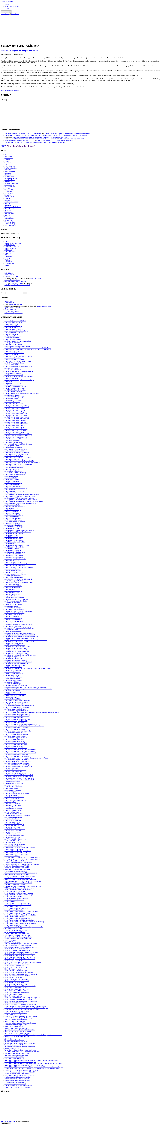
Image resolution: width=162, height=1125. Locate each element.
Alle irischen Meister (10, 478)
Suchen (3, 293)
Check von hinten (9, 166)
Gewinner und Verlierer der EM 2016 (15, 930)
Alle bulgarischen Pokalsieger (13, 344)
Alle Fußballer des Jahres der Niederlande (16, 407)
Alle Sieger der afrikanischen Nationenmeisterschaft (19, 635)
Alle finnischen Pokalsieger (12, 400)
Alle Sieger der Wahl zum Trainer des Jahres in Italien (20, 655)
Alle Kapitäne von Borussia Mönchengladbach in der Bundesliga (23, 501)
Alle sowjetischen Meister (12, 678)
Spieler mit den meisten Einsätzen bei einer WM (18, 1031)
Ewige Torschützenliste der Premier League (17, 913)
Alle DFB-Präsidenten (11, 364)
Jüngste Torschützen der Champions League (17, 938)
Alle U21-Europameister (11, 798)
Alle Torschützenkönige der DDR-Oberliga (17, 716)
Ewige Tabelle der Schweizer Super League (17, 903)
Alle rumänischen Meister (12, 602)
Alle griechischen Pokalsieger (13, 471)
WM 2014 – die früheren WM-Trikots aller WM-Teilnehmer (22, 1052)
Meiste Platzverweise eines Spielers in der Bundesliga (20, 986)
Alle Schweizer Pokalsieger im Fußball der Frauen (19, 628)
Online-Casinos (9, 275)
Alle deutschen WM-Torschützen (14, 359)
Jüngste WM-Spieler (10, 940)
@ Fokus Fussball (9, 251)
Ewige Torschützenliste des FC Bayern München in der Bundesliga (24, 922)
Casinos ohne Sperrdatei (15, 304)
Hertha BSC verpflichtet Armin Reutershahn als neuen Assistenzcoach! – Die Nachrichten (31, 139)
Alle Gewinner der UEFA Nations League (17, 454)
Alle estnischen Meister (11, 381)
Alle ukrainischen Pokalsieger (13, 805)
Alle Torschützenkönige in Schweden (15, 744)
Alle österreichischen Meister (13, 846)
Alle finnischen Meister (11, 398)
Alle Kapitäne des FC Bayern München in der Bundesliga (21, 494)
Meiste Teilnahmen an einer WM (14, 994)
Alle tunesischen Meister (11, 785)
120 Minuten (8, 156)
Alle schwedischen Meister (12, 619)
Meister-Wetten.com (10, 309)
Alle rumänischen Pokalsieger (13, 604)
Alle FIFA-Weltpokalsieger (12, 395)
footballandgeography (10, 178)
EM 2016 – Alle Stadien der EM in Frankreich (18, 883)
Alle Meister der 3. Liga (11, 528)
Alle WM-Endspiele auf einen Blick (15, 839)
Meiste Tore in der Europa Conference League (18, 999)
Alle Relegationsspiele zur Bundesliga (15, 601)
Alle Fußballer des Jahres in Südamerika (16, 430)
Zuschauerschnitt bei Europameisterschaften (17, 1077)
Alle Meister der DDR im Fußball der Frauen (17, 532)
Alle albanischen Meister (11, 324)
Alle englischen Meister (11, 378)
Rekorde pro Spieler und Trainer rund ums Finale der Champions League (26, 1008)
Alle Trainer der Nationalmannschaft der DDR (18, 766)
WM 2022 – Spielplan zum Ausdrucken (16, 1055)
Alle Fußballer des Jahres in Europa (15, 422)
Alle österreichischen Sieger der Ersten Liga (17, 852)
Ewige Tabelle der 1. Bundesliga (14, 900)
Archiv (3, 233)
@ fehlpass (7, 260)
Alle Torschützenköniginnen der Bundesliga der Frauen (20, 751)
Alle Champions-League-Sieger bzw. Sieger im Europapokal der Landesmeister (28, 349)
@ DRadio (7, 241)
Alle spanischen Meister (11, 682)
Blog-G (6, 164)
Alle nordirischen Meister (12, 569)
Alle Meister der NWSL (11, 535)
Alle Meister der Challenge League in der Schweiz (19, 530)
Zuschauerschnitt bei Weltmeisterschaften (16, 1079)
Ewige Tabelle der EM (11, 901)
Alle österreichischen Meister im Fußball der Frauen (19, 847)
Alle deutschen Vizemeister (12, 358)
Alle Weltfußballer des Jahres (13, 827)
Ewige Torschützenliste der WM (14, 916)
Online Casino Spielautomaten (13, 313)
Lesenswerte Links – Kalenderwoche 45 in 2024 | (19, 140)
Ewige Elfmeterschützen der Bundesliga (16, 898)
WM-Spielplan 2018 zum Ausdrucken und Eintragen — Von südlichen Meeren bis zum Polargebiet (33, 1067)
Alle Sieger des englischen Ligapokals (15, 660)
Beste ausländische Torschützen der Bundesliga (18, 862)
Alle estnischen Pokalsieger (12, 383)
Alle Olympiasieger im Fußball (13, 581)
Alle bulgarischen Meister (12, 343)
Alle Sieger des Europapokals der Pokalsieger (18, 662)
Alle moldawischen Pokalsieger (13, 555)
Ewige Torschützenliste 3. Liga (13, 906)
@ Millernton (8, 261)
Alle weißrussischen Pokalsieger (14, 824)
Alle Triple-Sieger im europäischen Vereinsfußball (19, 780)
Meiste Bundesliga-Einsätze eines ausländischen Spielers (21, 952)
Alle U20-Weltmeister (10, 795)
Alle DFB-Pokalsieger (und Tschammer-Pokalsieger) (20, 361)
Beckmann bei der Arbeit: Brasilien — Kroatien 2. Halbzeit (22, 859)
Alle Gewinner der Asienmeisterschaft (15, 449)
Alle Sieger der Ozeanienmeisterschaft (15, 653)
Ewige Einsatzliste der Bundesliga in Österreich (18, 893)
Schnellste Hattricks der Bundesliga (15, 1021)
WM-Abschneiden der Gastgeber (14, 1057)
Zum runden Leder (10, 225)
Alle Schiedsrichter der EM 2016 (14, 609)
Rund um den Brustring (11, 202)
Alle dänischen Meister (11, 368)
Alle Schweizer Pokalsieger (12, 626)
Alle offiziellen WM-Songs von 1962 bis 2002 (18, 579)
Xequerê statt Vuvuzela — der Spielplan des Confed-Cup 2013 (23, 1070)
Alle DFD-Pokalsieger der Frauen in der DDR (18, 366)
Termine (6, 5)
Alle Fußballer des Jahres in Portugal (15, 427)
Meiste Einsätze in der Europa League (15, 967)
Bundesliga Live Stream (11, 276)
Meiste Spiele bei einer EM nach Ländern (16, 991)
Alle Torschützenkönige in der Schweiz (16, 734)
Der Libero (7, 169)
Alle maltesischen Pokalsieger (13, 525)
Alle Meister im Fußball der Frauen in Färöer (17, 545)
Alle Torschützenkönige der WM (14, 722)
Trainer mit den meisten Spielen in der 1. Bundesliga (19, 1043)
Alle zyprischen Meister (11, 840)
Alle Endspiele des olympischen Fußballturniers (18, 376)
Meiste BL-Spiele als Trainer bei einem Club (17, 950)
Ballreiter (7, 161)
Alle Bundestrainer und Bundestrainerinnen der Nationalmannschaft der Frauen (27, 348)
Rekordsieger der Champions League (15, 1013)
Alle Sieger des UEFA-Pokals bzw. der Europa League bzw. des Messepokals (27, 668)
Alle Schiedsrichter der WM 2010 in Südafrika (18, 611)
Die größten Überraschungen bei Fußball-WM (18, 869)
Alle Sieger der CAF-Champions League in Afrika (19, 638)
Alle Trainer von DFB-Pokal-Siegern (15, 773)
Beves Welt (7, 163)
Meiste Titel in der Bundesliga (13, 996)
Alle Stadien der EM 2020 (12, 690)
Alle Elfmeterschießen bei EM (13, 373)
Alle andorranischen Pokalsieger (14, 329)
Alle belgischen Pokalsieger (12, 336)
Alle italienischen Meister (12, 484)
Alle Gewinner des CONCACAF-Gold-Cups (18, 457)
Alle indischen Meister (11, 476)
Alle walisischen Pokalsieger (12, 820)
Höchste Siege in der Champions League (16, 933)
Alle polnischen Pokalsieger (12, 594)
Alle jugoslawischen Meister (12, 489)
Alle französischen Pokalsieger (13, 403)
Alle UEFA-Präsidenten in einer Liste (15, 800)
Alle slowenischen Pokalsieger (13, 677)
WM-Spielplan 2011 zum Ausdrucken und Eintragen (20, 1062)
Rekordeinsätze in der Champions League (16, 1011)
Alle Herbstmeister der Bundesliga (14, 474)
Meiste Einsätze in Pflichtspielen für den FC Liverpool (20, 974)
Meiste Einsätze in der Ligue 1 (13, 969)
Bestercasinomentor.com (11, 311)
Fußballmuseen (9, 181)
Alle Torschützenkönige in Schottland (15, 743)
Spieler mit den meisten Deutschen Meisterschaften (19, 1030)
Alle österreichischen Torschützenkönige (16, 854)
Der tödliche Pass (9, 171)
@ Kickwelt (8, 250)
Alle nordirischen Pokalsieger (13, 570)
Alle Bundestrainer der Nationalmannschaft (17, 346)
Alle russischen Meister (11, 606)
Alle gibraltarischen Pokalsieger (13, 467)
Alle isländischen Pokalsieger (13, 483)
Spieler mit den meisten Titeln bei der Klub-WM (18, 1033)
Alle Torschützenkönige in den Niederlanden (17, 731)
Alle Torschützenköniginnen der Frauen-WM (17, 754)
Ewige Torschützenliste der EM (13, 910)
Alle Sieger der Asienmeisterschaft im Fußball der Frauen (21, 636)
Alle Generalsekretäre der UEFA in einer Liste (18, 444)
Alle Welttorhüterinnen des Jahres (14, 835)
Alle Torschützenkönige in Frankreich (15, 738)
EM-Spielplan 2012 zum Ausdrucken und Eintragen (19, 888)
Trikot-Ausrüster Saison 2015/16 (14, 1048)
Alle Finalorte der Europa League (14, 397)
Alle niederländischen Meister (13, 562)
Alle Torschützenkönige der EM (14, 717)
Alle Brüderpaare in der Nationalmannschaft (17, 341)
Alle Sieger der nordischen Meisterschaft (16, 650)
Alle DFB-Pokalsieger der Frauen (14, 363)
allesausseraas (8, 158)
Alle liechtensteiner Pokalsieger (13, 515)
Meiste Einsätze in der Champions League (16, 964)
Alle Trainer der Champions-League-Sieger (17, 765)
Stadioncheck (8, 212)
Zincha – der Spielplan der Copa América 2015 (18, 1073)
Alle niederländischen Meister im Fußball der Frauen (20, 564)
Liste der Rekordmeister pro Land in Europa (17, 945)
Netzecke (7, 198)
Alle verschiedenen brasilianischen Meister (17, 815)
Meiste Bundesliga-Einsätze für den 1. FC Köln (18, 955)
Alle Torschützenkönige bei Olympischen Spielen (19, 705)
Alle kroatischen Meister (11, 508)
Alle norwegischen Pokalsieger (13, 577)
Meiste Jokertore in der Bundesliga (14, 982)
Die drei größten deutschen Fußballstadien (16, 868)
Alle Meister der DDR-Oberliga (13, 533)
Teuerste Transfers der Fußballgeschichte (16, 1036)
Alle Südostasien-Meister (11, 697)
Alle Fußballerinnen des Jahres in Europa (16, 437)
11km (6, 154)
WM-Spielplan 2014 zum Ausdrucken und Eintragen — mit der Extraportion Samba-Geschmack (33, 1063)
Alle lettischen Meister (11, 511)
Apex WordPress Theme (8, 1121)
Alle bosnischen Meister (11, 337)
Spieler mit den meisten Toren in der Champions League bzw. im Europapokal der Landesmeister (33, 1035)
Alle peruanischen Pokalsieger (13, 591)
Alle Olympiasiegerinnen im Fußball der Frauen (18, 582)
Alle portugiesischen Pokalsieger (14, 597)
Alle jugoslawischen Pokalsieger (14, 491)
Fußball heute (8, 273)
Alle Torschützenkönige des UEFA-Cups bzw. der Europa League (24, 726)
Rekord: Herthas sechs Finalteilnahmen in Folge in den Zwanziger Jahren (26, 1006)
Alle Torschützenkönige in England (15, 736)
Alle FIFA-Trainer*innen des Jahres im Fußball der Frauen (21, 393)
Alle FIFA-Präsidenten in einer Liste (15, 390)
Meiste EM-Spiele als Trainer (13, 977)
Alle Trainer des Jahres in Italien (14, 771)
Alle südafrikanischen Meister (13, 692)
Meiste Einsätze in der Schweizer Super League (18, 972)
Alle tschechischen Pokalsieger (13, 783)
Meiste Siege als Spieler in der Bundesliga (16, 989)
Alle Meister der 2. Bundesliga (13, 527)
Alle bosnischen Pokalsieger (12, 339)
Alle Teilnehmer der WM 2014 (13, 704)
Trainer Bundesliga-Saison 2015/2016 (15, 1041)
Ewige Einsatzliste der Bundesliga (14, 891)
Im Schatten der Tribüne (11, 183)
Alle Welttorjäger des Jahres (12, 837)
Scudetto (7, 203)
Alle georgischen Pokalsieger (13, 447)
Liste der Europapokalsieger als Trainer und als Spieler (20, 943)
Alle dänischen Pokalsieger (12, 370)
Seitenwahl (7, 205)
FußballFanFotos (9, 180)
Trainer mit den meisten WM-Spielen (15, 1045)
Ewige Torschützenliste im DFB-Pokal (15, 925)
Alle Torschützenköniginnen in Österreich (16, 759)
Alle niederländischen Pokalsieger (14, 565)
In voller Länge (9, 185)
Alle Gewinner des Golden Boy (13, 459)
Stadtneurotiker (9, 213)
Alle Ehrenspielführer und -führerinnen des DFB (18, 371)
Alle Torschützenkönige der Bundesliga (16, 711)
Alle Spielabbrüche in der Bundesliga (15, 685)
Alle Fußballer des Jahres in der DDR (15, 415)
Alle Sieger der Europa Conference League (17, 646)
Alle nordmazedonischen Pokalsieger (15, 574)
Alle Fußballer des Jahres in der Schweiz (16, 417)
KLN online (8, 191)
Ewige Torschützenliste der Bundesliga (16, 908)
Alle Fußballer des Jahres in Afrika (14, 408)
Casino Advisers (9, 302)
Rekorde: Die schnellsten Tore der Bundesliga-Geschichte (21, 1009)
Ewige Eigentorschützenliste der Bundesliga (17, 889)
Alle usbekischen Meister (11, 812)
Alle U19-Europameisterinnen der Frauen (16, 793)
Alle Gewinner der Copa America (14, 451)
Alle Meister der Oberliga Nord (13, 537)
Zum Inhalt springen (7, 1)
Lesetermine (61, 142)
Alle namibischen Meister (12, 560)
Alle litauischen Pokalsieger (12, 518)
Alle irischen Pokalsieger (11, 479)
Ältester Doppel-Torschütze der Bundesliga (17, 1087)
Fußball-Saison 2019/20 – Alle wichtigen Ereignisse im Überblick (23, 927)
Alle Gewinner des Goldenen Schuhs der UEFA (18, 464)
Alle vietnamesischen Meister (13, 817)
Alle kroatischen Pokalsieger (12, 510)
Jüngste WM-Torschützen (12, 942)
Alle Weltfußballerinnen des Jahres (14, 829)
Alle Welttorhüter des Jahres (12, 834)
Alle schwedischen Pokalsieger (13, 621)
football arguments (9, 176)
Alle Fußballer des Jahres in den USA (15, 413)
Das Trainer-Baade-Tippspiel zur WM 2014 (17, 866)
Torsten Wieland (9, 218)
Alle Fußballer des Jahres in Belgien (15, 412)
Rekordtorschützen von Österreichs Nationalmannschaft (21, 1016)
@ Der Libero (8, 253)
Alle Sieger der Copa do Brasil (13, 643)
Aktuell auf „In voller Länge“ (21, 146)
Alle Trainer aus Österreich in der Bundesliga (17, 761)
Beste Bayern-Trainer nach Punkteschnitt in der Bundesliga (21, 864)
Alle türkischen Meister (11, 788)
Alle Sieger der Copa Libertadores (14, 645)
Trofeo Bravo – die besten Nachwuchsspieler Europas (20, 1050)
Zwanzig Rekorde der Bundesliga (14, 1082)
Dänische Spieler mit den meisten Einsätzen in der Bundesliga (22, 881)
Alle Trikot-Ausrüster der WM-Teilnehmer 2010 (18, 775)
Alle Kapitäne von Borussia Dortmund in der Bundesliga (21, 500)
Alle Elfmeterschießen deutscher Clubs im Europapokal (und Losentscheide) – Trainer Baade (32, 135)
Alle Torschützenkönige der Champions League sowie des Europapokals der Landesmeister (31, 712)
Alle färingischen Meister (11, 440)
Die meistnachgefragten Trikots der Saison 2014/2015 (20, 876)
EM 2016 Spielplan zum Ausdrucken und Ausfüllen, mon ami (22, 886)
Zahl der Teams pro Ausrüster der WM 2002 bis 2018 (20, 1072)
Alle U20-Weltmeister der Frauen (14, 797)
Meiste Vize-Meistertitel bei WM (14, 1003)
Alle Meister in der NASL (12, 548)
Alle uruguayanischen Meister (13, 810)
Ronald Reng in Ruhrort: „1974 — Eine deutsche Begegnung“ (54, 140)
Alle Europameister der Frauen (13, 385)
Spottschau (7, 210)
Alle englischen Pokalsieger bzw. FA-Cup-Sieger (19, 380)
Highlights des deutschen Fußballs (14, 932)
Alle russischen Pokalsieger (12, 608)
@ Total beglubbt (9, 255)
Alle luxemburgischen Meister (13, 520)
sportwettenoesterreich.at (44, 306)
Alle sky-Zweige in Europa (12, 670)
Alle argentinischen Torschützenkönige (16, 331)
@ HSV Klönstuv (9, 245)
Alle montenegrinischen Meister (13, 557)
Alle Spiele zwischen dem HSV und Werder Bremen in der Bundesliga (25, 687)
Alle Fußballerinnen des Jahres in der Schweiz (18, 434)
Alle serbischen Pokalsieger (12, 631)
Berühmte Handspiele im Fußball (14, 861)
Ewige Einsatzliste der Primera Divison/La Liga (18, 895)
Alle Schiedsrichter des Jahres (13, 614)
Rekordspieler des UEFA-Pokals (14, 1014)
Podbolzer (7, 200)
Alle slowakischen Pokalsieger (13, 673)
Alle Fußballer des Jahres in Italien (14, 425)
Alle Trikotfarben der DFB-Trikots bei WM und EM (19, 778)
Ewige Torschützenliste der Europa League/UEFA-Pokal (21, 911)
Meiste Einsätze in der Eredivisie (14, 965)
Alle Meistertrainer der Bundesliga (14, 552)
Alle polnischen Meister (11, 592)
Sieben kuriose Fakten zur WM (13, 1026)
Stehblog (7, 215)
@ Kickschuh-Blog (10, 248)
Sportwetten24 (8, 301)
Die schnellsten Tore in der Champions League (18, 878)
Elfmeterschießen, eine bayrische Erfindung (74, 135)
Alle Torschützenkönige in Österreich (15, 748)
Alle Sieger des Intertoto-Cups (13, 667)
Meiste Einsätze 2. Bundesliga (13, 960)
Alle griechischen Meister (12, 469)
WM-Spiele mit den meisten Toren (14, 1058)
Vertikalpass (8, 220)
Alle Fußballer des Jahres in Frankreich (16, 424)
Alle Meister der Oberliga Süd (13, 538)
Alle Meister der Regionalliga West (14, 542)
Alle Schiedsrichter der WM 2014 (14, 613)
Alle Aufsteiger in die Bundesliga (14, 332)
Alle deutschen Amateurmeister (13, 351)
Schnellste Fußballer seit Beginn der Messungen (18, 1018)
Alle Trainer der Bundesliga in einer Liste (72, 139)
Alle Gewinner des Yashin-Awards (14, 466)
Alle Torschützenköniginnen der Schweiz (16, 756)
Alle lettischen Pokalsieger (12, 513)
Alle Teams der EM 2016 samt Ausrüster (16, 702)
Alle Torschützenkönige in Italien (14, 739)
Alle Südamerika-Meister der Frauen (15, 694)
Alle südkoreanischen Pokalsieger (14, 695)
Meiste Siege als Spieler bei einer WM (15, 987)
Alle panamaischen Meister (12, 587)
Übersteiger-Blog (9, 222)
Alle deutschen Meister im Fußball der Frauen (18, 356)
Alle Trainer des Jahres (11, 768)
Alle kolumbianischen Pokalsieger (14, 506)
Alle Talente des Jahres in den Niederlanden (17, 700)
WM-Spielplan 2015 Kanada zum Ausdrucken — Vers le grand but (24, 1065)
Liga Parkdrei (8, 193)
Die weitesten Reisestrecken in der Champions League (20, 879)
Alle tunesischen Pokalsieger (12, 786)
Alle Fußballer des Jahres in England (15, 420)
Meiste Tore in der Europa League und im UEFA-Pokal (20, 1001)
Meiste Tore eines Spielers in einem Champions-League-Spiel (22, 997)
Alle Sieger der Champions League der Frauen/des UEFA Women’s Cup (25, 640)
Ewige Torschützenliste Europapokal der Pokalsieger (20, 923)
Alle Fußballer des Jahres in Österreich (15, 432)
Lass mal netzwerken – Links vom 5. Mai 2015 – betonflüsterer (23, 133)
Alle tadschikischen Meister (12, 699)
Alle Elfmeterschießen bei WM (13, 375)
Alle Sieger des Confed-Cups (13, 658)
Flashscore (7, 175)
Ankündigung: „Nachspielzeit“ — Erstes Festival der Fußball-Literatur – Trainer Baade (30, 142)
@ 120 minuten (9, 263)
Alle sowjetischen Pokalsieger (13, 680)
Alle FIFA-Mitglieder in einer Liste (14, 388)
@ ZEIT (7, 265)
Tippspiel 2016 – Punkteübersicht (14, 1040)
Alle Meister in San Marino (12, 550)
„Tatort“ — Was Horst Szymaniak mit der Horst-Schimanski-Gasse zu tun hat (67, 133)
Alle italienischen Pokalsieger (13, 486)
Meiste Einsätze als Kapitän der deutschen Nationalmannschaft (23, 962)
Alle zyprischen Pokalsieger (12, 842)
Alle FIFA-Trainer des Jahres (13, 391)
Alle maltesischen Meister (12, 523)
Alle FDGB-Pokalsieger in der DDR (15, 386)
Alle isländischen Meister (11, 481)
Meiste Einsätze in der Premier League (15, 970)
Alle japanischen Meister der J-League (15, 488)
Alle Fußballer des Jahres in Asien (14, 410)
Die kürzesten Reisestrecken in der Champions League (20, 873)
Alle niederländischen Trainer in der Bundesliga (18, 567)
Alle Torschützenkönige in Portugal (15, 741)
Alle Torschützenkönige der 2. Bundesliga (16, 707)
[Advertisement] (81, 29)
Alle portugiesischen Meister (12, 596)
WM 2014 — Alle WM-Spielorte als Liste (16, 1053)
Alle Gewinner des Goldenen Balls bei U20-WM (19, 461)
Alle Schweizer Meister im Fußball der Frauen (18, 624)
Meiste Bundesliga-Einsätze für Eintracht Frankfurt (19, 959)
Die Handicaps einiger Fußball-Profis (15, 871)
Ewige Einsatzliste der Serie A (13, 896)
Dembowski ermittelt (10, 168)
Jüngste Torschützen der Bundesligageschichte (18, 937)
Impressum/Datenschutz (11, 6)
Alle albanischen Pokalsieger (13, 326)
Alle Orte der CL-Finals (11, 584)
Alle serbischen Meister (11, 629)
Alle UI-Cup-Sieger (10, 802)
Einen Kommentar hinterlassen (10, 90)
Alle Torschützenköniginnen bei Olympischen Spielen (20, 749)
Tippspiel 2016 (8, 1038)
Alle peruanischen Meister (12, 589)
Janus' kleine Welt (9, 186)
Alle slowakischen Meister (12, 672)
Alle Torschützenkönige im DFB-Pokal (16, 727)
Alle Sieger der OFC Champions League (16, 651)
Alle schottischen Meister (11, 616)
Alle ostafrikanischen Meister (13, 586)
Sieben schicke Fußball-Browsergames (15, 1028)
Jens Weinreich (8, 188)
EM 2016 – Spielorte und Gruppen (14, 884)
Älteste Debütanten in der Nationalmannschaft (18, 1085)
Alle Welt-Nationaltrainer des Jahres (15, 825)
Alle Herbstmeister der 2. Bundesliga (15, 473)
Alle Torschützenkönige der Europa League (17, 719)
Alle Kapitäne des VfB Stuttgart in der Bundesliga (19, 498)
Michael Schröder (9, 197)
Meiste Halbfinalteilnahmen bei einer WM (16, 981)
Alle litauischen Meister (11, 516)
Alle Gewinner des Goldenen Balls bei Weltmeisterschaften (22, 462)
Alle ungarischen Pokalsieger (13, 808)
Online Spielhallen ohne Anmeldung (15, 281)
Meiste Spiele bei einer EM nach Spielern (16, 992)
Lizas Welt (7, 195)
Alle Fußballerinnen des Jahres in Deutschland (18, 435)
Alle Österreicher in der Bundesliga (14, 844)
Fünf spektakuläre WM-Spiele (13, 928)
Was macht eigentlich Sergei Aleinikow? (20, 50)
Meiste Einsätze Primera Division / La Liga (17, 976)
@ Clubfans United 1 (10, 246)
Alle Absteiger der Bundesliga (13, 322)
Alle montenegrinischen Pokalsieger (15, 559)
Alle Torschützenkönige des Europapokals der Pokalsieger (21, 724)
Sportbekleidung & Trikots (12, 308)
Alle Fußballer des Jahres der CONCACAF (17, 405)
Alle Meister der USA (11, 543)
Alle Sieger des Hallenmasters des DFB (16, 665)
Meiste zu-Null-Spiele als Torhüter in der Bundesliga (20, 1004)
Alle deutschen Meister (11, 354)
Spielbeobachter (9, 208)
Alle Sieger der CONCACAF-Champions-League (19, 641)
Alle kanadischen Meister (12, 493)
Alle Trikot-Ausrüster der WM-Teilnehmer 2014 (18, 776)
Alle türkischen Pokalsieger (12, 790)
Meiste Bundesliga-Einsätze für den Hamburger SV (19, 957)
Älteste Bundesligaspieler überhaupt (15, 1084)
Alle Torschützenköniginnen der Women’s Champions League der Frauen (26, 758)
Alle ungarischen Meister (11, 807)
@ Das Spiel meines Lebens (12, 243)
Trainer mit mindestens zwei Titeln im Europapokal (19, 1046)
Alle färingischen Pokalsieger (13, 442)
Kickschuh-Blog (9, 190)
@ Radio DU (8, 256)
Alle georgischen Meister (11, 445)
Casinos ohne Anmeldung (12, 280)
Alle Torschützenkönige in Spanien (14, 746)
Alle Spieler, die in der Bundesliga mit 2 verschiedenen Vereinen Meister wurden (28, 689)
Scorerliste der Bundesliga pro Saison (15, 1024)
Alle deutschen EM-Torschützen (14, 353)
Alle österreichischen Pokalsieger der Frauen (17, 851)
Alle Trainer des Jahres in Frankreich (15, 770)
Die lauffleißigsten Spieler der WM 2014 (16, 874)
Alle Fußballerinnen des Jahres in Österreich (17, 439)
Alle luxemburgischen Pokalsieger (14, 521)
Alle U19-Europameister (11, 792)
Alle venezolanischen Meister (13, 813)
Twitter (6, 8)
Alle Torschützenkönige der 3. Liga (15, 709)
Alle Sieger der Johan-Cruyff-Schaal (15, 648)
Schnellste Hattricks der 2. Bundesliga (15, 1019)
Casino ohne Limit (35, 278)
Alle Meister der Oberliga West (13, 540)
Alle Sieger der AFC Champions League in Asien (19, 633)
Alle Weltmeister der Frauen (12, 830)
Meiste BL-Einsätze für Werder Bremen (16, 949)
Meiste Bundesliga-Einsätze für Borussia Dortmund (19, 954)
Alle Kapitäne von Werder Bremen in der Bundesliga (20, 503)
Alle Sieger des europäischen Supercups (16, 663)
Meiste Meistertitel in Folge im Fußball (15, 984)
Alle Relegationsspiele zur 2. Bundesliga (16, 599)
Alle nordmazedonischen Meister (14, 572)
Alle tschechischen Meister (12, 781)
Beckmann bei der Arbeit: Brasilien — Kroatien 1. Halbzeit (22, 857)
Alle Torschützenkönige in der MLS (15, 732)
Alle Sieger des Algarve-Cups (13, 657)
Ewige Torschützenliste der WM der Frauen (17, 918)
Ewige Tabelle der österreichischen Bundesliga (18, 905)
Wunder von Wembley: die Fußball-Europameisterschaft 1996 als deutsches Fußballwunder (31, 1068)
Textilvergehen (8, 217)
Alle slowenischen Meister (12, 675)
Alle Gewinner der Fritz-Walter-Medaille (16, 452)
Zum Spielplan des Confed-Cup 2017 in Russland (19, 1075)
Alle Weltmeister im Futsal (12, 832)
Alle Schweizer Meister (11, 623)
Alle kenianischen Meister (12, 505)
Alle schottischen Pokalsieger (13, 618)
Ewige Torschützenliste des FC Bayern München (19, 920)
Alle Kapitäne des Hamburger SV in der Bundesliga (19, 496)
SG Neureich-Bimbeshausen (12, 207)
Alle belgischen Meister (11, 334)
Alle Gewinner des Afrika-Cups (13, 456)
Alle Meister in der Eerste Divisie (14, 547)
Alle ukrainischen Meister (12, 803)
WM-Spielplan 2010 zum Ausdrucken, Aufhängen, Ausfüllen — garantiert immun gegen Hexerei (33, 1060)
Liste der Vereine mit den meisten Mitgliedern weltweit (20, 947)
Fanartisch (7, 173)
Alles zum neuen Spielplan (12, 856)
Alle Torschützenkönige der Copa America (17, 714)
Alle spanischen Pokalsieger (12, 684)
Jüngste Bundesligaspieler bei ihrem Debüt (17, 935)
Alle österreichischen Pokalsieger (14, 849)
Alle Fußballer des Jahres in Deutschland (16, 418)
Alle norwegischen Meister (12, 575)
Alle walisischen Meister (11, 819)
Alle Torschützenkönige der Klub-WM (15, 721)
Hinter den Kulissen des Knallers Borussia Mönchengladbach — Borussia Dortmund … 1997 (40, 137)
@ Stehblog (8, 258)
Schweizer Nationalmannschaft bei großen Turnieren (20, 1023)
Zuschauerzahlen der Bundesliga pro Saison (17, 1080)
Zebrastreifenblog (9, 224)
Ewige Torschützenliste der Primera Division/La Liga (20, 915)
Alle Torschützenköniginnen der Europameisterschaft (20, 753)
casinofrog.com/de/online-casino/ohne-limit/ (17, 285)
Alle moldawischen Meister (12, 554)
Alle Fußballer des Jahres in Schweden (15, 429)
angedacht (7, 159)
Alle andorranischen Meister (12, 327)
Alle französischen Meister (12, 402)
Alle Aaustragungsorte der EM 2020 (15, 321)
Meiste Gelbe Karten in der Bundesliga (16, 979)
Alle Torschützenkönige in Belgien (14, 729)
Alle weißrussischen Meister (12, 822)
